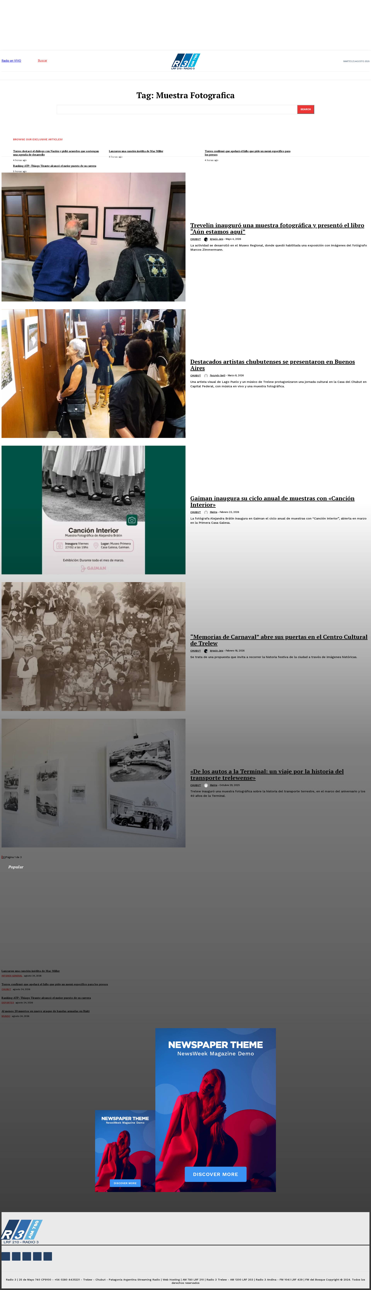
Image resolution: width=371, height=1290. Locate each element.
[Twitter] (37, 1256)
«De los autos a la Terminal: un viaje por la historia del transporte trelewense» (267, 774)
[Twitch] (26, 1256)
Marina (213, 512)
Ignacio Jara (216, 239)
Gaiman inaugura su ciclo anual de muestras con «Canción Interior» (272, 501)
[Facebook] (6, 1256)
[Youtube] (47, 1256)
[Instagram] (16, 1256)
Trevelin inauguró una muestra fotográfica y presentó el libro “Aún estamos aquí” (277, 228)
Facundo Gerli (217, 375)
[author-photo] (206, 239)
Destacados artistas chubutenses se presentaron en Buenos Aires (272, 365)
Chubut (195, 239)
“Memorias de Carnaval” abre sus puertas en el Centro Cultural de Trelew (279, 640)
